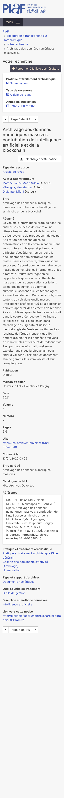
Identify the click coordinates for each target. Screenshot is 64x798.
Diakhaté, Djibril (13, 191)
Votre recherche (17, 44)
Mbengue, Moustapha (17, 187)
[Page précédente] (6, 119)
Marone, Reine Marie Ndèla (21, 183)
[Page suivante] (35, 119)
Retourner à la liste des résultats (37, 68)
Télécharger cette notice (40, 159)
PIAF (6, 31)
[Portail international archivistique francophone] (32, 9)
